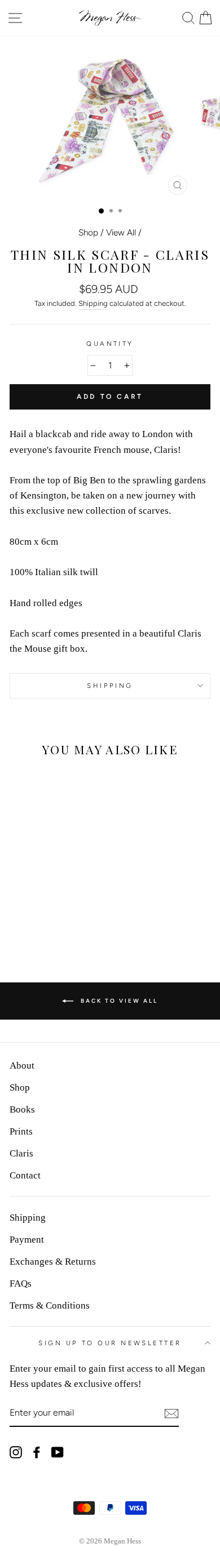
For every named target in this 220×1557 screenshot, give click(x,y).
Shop (88, 232)
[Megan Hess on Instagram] (16, 1451)
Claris (21, 1153)
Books (22, 1109)
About (22, 1065)
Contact (25, 1175)
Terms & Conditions (50, 1305)
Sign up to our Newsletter (109, 1343)
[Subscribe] (171, 1413)
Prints (21, 1131)
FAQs (21, 1283)
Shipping (93, 303)
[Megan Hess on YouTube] (57, 1451)
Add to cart (110, 397)
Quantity (110, 344)
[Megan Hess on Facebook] (36, 1451)
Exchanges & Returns (53, 1261)
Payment (27, 1239)
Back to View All (118, 1000)
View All (121, 232)
